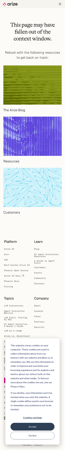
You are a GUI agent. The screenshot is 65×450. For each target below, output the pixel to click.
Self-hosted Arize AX (17, 265)
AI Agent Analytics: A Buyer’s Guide (16, 325)
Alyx (6, 254)
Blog (36, 249)
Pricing (8, 287)
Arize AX (9, 249)
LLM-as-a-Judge (13, 331)
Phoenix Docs (12, 281)
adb (6, 260)
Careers (38, 311)
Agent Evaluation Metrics (14, 312)
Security (39, 327)
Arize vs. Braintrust (17, 336)
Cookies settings (32, 417)
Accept (32, 426)
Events (38, 273)
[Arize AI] (10, 4)
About (37, 306)
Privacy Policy (32, 445)
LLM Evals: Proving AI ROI (15, 319)
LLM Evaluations (13, 306)
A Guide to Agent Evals (44, 262)
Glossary (39, 284)
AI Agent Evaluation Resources (46, 255)
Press (37, 316)
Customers (40, 267)
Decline (32, 435)
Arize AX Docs (12, 276)
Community (40, 278)
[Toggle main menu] (60, 4)
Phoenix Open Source (16, 270)
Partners (39, 322)
